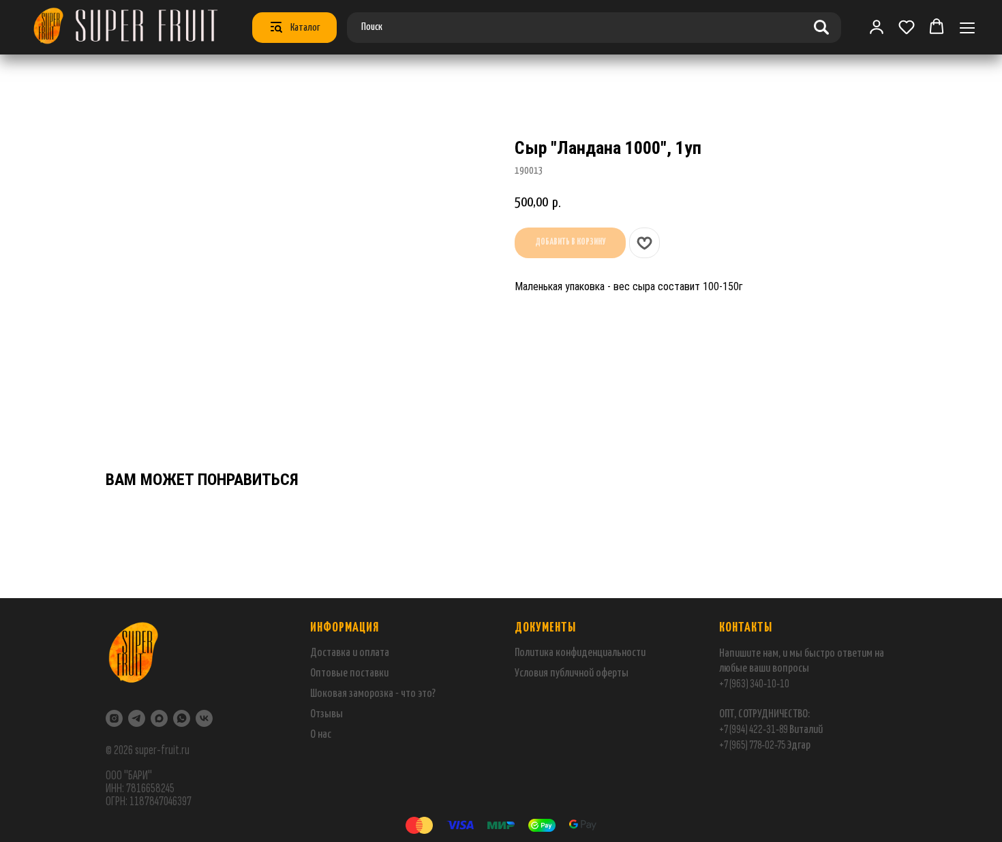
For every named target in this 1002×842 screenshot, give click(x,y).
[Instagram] (114, 718)
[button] (906, 26)
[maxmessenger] (159, 718)
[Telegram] (136, 718)
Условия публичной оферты (571, 673)
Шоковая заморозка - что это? (373, 694)
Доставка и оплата (349, 653)
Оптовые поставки (349, 673)
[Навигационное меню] (967, 27)
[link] (876, 26)
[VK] (204, 718)
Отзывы (326, 714)
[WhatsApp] (181, 718)
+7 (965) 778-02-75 (753, 745)
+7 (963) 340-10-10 (754, 683)
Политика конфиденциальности (580, 653)
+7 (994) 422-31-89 (753, 729)
